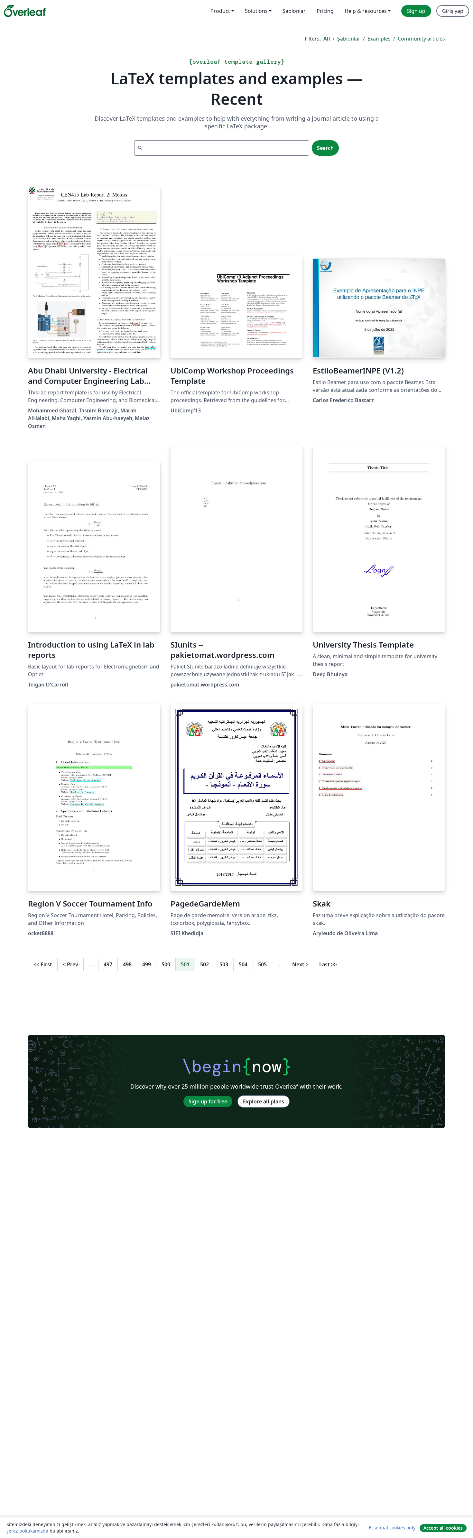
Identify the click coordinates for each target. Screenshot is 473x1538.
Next (300, 964)
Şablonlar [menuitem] (294, 10)
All (326, 38)
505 (262, 964)
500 (166, 964)
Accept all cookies (443, 1528)
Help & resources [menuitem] (366, 10)
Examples (379, 38)
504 (243, 964)
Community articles (421, 38)
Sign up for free (208, 1101)
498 (127, 964)
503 (223, 964)
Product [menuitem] (220, 10)
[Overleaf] (25, 11)
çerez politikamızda (27, 1531)
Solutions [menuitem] (256, 10)
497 (108, 964)
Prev (70, 964)
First (42, 964)
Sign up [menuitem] (416, 10)
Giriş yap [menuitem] (452, 10)
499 (146, 964)
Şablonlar (348, 38)
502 (204, 964)
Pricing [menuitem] (325, 10)
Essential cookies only (392, 1527)
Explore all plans (263, 1101)
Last (328, 964)
